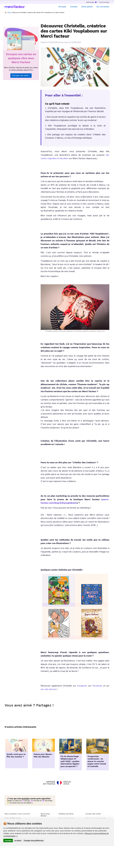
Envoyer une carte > (21, 75)
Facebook (97, 685)
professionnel (104, 2)
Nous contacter (11, 814)
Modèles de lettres (66, 814)
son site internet (48, 689)
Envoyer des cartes (93, 814)
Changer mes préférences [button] (34, 840)
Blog (9, 12)
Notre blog (45, 814)
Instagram (82, 685)
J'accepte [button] (8, 840)
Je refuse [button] (17, 840)
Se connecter (102, 6)
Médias (43, 816)
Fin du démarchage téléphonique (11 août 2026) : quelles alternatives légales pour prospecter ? (70, 761)
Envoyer (62, 6)
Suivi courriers (24, 814)
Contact (73, 6)
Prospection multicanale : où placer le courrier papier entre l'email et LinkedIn (97, 761)
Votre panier (87, 6)
